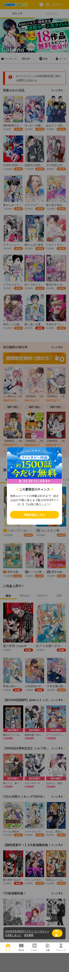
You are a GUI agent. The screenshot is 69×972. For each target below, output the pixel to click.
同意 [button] (56, 933)
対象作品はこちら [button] (34, 514)
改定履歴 (28, 935)
